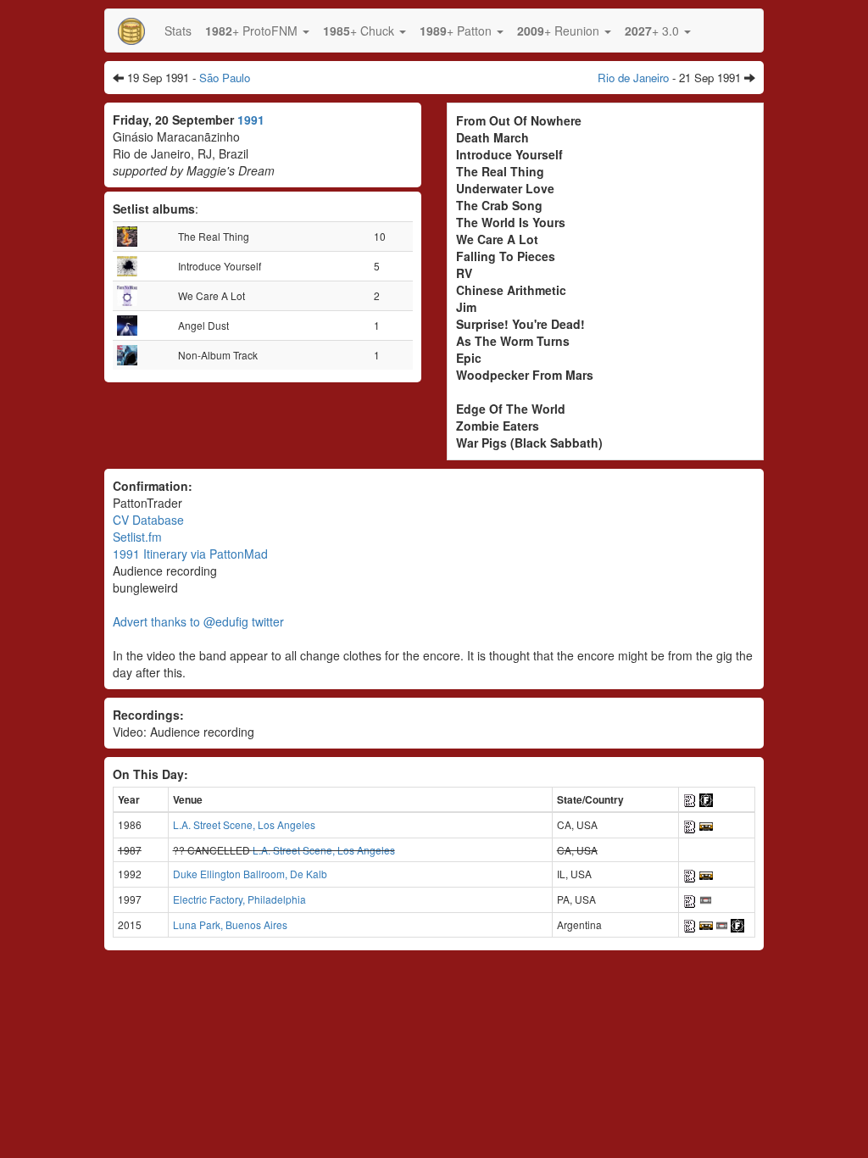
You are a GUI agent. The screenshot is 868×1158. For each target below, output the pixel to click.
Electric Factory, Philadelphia (239, 899)
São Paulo (224, 78)
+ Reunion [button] (560, 30)
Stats (178, 30)
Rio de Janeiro (633, 78)
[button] (257, 30)
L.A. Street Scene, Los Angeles (244, 824)
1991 (250, 119)
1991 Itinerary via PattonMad (190, 553)
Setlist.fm (137, 536)
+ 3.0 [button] (653, 30)
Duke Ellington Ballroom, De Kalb (250, 873)
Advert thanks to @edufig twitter (198, 621)
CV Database (148, 519)
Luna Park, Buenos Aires (230, 924)
